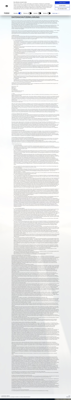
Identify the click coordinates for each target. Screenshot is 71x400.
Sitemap (8, 395)
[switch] (30, 13)
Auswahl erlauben (62, 5)
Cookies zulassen (62, 2)
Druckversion (4, 395)
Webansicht (68, 396)
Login (69, 395)
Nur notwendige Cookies (62, 8)
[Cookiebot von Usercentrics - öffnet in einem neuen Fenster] (6, 13)
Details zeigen (55, 13)
